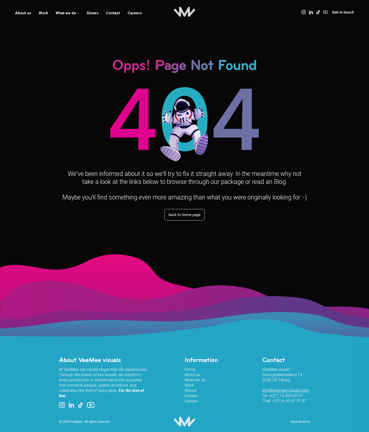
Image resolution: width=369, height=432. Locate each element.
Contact (113, 13)
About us (23, 13)
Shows (92, 13)
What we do (65, 13)
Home (189, 369)
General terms (300, 421)
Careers (135, 13)
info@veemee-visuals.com (286, 390)
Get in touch (343, 12)
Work (43, 13)
